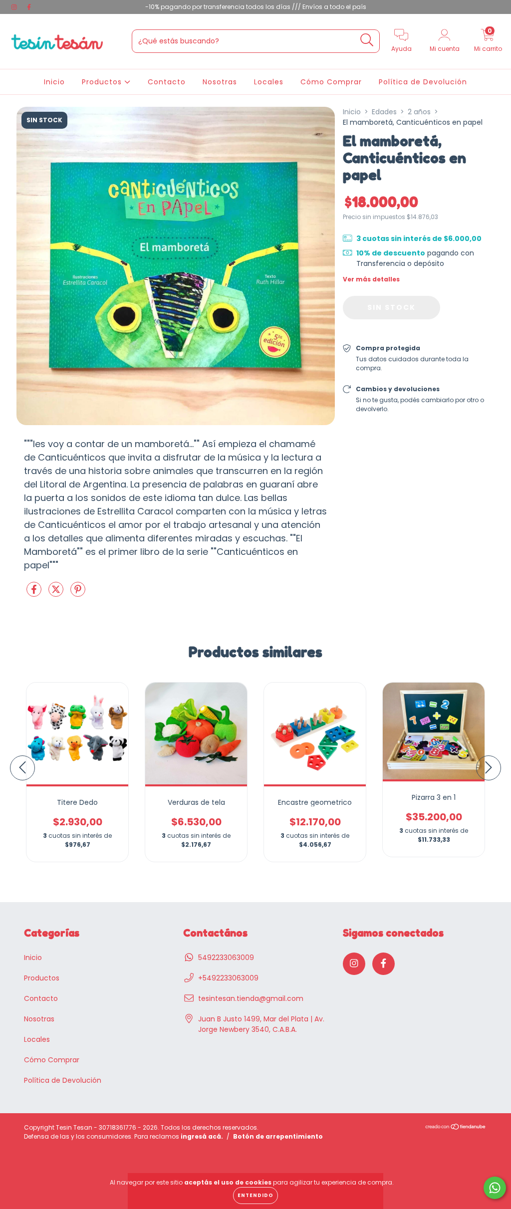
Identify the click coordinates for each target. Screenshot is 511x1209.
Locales (268, 82)
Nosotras (220, 82)
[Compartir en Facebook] (34, 593)
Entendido (255, 1195)
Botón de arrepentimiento (278, 1136)
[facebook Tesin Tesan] (28, 7)
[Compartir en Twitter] (56, 593)
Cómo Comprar (331, 82)
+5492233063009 (228, 978)
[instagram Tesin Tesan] (14, 7)
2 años (419, 112)
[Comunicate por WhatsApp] (495, 1188)
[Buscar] (367, 40)
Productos (103, 82)
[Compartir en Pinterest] (77, 593)
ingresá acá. (202, 1136)
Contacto (167, 82)
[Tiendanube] (456, 1127)
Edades (384, 112)
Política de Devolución (423, 82)
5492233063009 (226, 958)
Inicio (54, 82)
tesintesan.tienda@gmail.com (250, 998)
